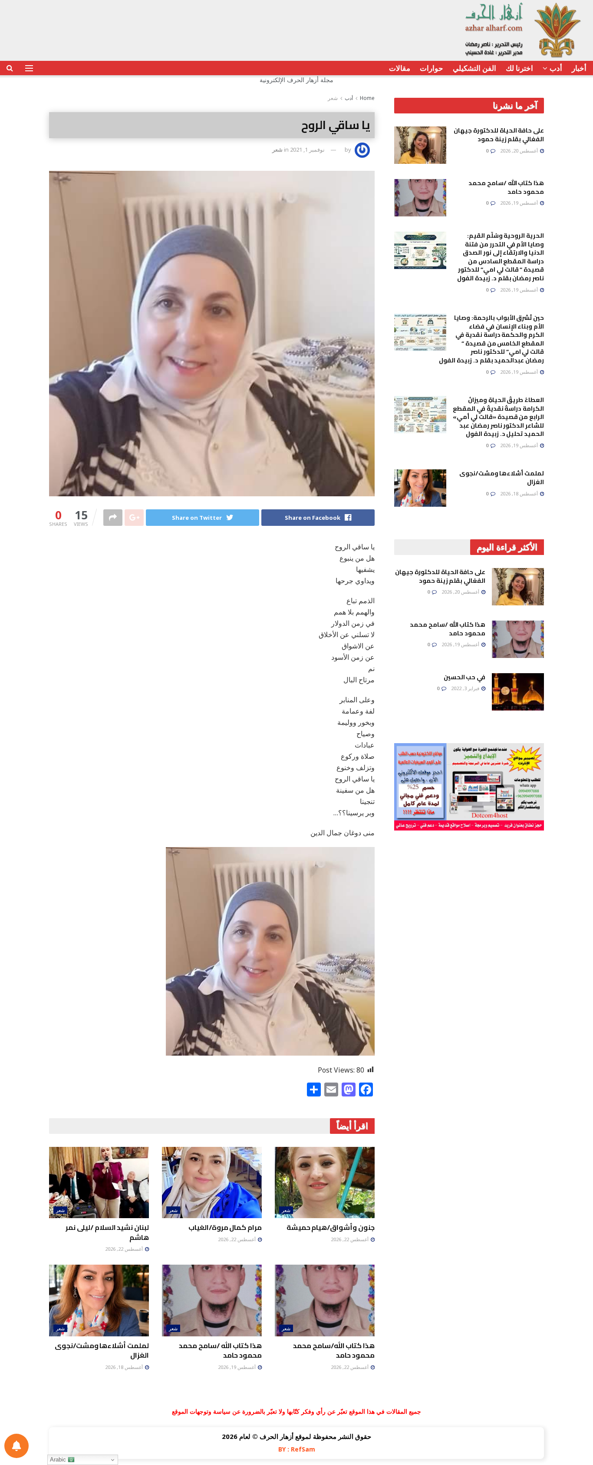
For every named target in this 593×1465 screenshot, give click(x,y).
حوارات (431, 68)
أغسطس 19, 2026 (237, 1367)
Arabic (59, 1459)
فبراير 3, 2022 (466, 688)
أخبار (579, 68)
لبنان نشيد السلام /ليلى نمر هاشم (107, 1232)
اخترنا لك (519, 68)
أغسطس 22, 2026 (350, 1239)
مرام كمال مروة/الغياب (225, 1227)
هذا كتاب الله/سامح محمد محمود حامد (334, 1350)
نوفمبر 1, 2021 (307, 149)
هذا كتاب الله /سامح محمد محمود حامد (220, 1350)
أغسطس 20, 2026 (519, 150)
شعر (333, 98)
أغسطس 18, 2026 (124, 1367)
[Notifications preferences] (16, 1446)
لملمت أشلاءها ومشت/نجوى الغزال (102, 1350)
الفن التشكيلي (474, 68)
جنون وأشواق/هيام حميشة (331, 1227)
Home (367, 98)
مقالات (399, 68)
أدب (556, 68)
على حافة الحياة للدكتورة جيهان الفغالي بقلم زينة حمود (499, 135)
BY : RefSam (296, 1449)
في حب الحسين (464, 677)
